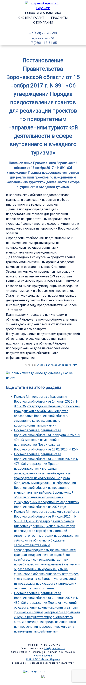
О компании (43, 22)
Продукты (59, 18)
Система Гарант (31, 18)
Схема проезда (43, 655)
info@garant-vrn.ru (54, 648)
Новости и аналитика (43, 13)
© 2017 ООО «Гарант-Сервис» (43, 659)
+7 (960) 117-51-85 (43, 43)
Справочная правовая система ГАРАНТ (58, 365)
